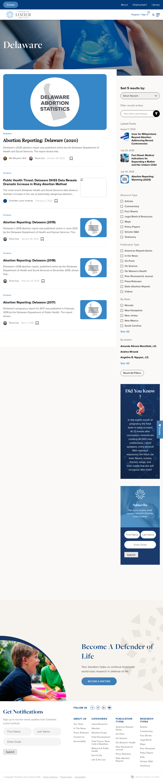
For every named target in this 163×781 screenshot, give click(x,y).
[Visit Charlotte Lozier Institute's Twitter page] (92, 708)
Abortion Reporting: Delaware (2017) (29, 302)
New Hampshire (133, 310)
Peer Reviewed (147, 748)
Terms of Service (50, 777)
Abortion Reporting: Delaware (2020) (40, 140)
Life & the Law (98, 759)
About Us (80, 719)
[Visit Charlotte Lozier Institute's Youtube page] (109, 708)
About (124, 4)
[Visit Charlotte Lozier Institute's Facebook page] (98, 708)
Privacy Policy (66, 777)
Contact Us (79, 737)
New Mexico (131, 320)
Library (156, 4)
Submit (131, 554)
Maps (128, 221)
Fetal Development (101, 737)
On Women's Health (136, 271)
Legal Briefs (146, 740)
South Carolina (133, 325)
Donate (11, 4)
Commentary (132, 206)
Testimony (130, 237)
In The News (80, 728)
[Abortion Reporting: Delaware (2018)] (93, 267)
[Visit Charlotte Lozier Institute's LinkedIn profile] (104, 708)
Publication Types (124, 720)
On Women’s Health (125, 742)
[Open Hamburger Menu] (158, 14)
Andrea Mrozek (129, 351)
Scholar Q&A (132, 232)
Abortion (96, 728)
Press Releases (133, 281)
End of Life (97, 755)
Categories (99, 719)
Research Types (146, 720)
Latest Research (99, 724)
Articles (129, 201)
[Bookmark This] (71, 158)
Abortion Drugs (99, 732)
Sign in (139, 14)
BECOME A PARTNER (99, 681)
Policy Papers (132, 227)
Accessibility (80, 741)
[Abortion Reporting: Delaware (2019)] (93, 227)
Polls (142, 757)
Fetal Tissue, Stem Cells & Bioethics (101, 743)
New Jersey (131, 315)
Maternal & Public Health (100, 750)
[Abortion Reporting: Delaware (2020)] (55, 102)
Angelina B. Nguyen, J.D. (134, 357)
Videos (128, 291)
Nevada (129, 305)
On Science (131, 266)
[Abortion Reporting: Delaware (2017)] (93, 309)
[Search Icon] (153, 14)
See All (124, 331)
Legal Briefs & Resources (138, 216)
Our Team (78, 724)
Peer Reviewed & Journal (139, 276)
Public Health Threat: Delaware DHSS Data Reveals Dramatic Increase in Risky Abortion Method (40, 182)
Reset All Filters (132, 373)
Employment (140, 4)
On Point (130, 261)
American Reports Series (138, 250)
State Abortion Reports (137, 286)
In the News (131, 256)
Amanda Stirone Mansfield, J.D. (138, 346)
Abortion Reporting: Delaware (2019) (29, 222)
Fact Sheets (131, 211)
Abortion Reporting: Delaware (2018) (29, 260)
